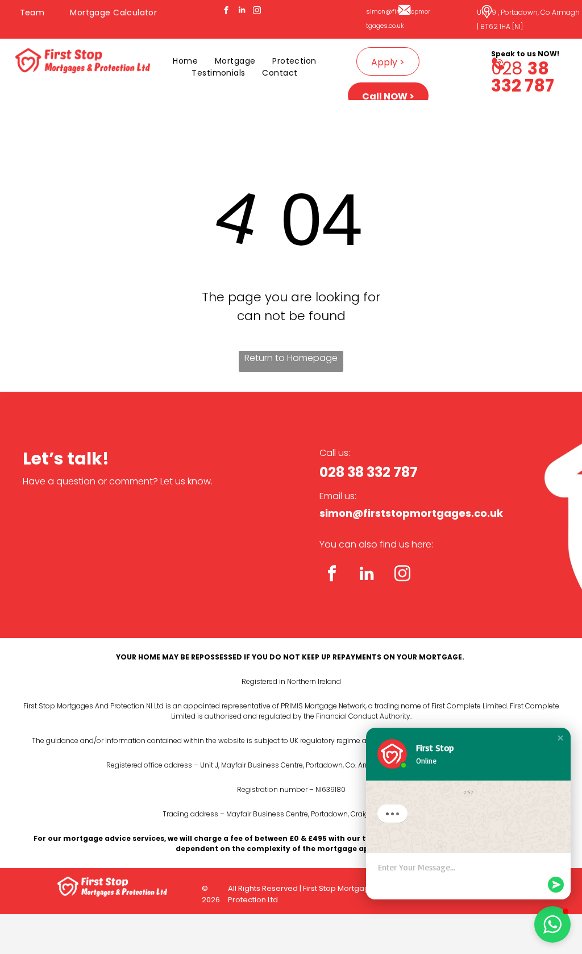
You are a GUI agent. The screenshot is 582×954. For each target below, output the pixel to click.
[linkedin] (241, 12)
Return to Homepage (291, 357)
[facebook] (226, 12)
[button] (560, 738)
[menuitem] (36, 13)
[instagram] (257, 12)
